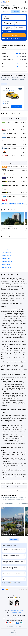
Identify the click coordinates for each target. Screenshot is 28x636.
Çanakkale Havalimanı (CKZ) (8, 59)
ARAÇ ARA (14, 35)
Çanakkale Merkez (6, 56)
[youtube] (24, 590)
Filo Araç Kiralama (6, 249)
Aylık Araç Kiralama (6, 258)
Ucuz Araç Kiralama (6, 255)
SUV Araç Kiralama (6, 240)
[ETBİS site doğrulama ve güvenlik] (17, 603)
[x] (19, 590)
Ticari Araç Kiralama (6, 252)
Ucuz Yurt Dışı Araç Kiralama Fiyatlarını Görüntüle (13, 203)
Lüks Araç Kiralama (6, 243)
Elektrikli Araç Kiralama (7, 246)
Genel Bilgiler (5, 11)
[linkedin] (21, 590)
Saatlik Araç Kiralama (6, 267)
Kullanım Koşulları (14, 632)
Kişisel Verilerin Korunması (14, 634)
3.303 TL (17, 490)
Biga (3, 63)
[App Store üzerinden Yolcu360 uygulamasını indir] (11, 598)
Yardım (11, 582)
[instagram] (26, 590)
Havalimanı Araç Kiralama (7, 261)
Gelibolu (4, 66)
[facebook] (17, 590)
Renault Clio (5, 490)
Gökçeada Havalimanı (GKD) (8, 70)
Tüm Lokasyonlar (14, 539)
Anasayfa (2, 5)
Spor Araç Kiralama (6, 264)
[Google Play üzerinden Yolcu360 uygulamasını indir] (17, 598)
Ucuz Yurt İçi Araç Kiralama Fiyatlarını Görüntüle (13, 159)
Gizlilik (14, 630)
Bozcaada (4, 53)
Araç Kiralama (15, 11)
